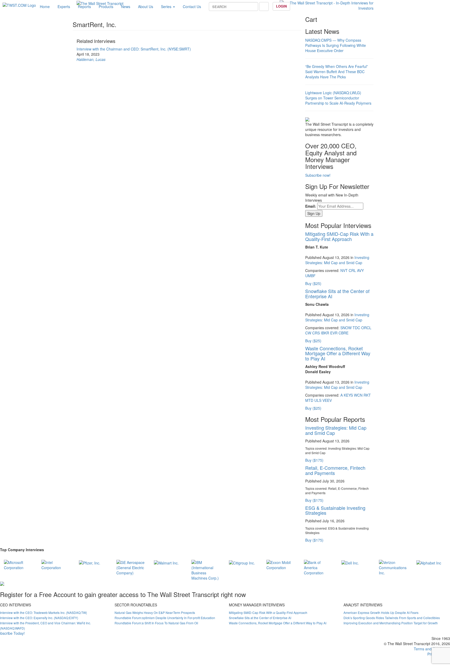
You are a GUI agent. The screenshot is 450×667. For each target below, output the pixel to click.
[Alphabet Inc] (428, 562)
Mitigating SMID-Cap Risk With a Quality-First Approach (339, 236)
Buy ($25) (313, 283)
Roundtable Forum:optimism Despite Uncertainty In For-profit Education (165, 617)
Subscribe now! (317, 175)
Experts (64, 6)
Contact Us (192, 6)
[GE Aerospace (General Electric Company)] (131, 566)
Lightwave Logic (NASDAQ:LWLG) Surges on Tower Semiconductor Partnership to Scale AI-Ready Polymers (338, 98)
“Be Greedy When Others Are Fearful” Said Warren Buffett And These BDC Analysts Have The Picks (336, 71)
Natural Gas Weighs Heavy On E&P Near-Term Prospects (155, 612)
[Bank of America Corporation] (319, 566)
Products (106, 6)
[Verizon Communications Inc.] (394, 566)
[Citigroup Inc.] (242, 562)
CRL (352, 270)
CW (308, 332)
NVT (344, 270)
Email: (310, 206)
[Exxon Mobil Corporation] (281, 564)
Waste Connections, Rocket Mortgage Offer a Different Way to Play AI (337, 353)
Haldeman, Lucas (91, 59)
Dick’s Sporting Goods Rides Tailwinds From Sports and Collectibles (391, 617)
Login (281, 6)
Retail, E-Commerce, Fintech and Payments (335, 470)
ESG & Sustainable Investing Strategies (335, 510)
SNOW (346, 327)
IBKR (325, 332)
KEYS (348, 395)
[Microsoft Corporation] (19, 564)
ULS (317, 400)
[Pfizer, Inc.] (89, 562)
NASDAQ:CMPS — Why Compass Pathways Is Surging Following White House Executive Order (335, 45)
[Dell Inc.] (350, 562)
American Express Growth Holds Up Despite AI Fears (380, 612)
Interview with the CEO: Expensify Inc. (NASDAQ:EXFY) (39, 617)
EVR (334, 332)
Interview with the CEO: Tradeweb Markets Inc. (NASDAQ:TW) (43, 612)
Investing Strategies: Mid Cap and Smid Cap (337, 260)
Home (45, 6)
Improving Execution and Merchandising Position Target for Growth (390, 623)
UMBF (310, 275)
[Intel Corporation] (56, 564)
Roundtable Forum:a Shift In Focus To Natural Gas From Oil (156, 623)
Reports (84, 6)
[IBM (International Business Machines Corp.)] (206, 569)
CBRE (343, 332)
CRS (316, 332)
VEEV (327, 400)
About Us (145, 6)
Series (166, 6)
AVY (360, 270)
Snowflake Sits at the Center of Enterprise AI (337, 294)
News (125, 6)
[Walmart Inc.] (166, 562)
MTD (309, 400)
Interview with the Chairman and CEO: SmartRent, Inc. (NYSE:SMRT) (134, 49)
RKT (367, 395)
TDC (356, 327)
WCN (358, 395)
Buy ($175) (314, 460)
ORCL (366, 327)
